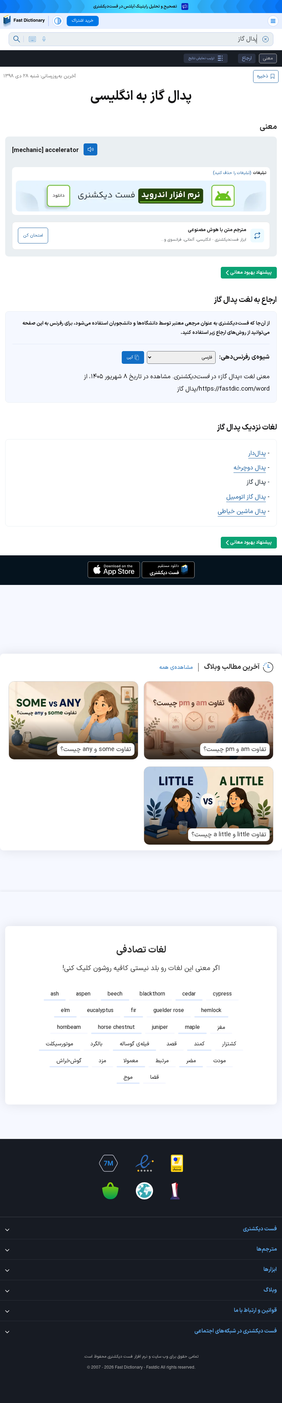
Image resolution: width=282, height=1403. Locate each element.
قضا (154, 1077)
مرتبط (162, 1061)
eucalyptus (100, 1011)
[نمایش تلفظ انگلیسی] (90, 149)
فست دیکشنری (120, 1356)
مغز (221, 1027)
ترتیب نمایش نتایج (201, 58)
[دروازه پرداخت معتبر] (177, 1163)
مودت (219, 1061)
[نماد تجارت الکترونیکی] (144, 1163)
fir (133, 1011)
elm (65, 1011)
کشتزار (229, 1044)
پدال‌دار (257, 453)
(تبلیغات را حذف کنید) (232, 173)
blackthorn (152, 994)
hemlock (211, 1011)
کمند (199, 1044)
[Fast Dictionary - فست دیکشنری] (24, 21)
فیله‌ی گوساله (134, 1044)
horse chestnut (116, 1027)
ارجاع (247, 58)
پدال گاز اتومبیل (246, 497)
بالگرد (96, 1044)
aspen (83, 994)
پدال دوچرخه (250, 467)
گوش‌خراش (69, 1061)
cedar (189, 994)
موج (128, 1077)
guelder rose (168, 1011)
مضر (191, 1061)
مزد (102, 1061)
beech (115, 994)
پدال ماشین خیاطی (242, 511)
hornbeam (69, 1027)
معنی (268, 58)
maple (192, 1027)
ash (55, 994)
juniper (160, 1027)
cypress (222, 994)
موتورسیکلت (59, 1044)
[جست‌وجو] (16, 39)
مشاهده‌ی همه (176, 667)
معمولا (130, 1061)
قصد (171, 1044)
